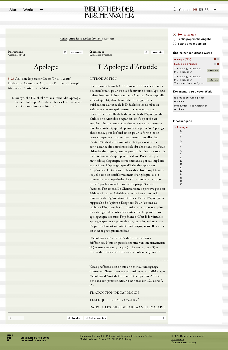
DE (195, 9)
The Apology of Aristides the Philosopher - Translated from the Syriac (189, 79)
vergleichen (212, 70)
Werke (28, 10)
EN (201, 9)
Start (13, 10)
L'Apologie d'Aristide (185, 63)
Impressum (177, 339)
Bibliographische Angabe (194, 39)
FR (207, 9)
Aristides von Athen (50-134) (85, 38)
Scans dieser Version (192, 43)
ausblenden (76, 52)
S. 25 (11, 78)
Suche (184, 10)
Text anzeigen (187, 34)
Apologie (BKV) (182, 59)
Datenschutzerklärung (183, 342)
